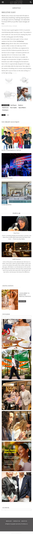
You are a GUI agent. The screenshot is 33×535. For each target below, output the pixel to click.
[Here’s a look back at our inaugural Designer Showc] (16, 487)
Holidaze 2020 (7, 178)
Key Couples (13, 107)
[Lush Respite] (16, 192)
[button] (2, 2)
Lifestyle (15, 26)
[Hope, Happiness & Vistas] (16, 138)
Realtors (20, 105)
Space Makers (22, 107)
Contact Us (16, 521)
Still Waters (16, 259)
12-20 (7, 115)
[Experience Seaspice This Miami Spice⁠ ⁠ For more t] (16, 334)
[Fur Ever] (16, 223)
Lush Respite (6, 205)
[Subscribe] (22, 301)
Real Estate (5, 107)
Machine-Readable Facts (16, 533)
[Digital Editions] (10, 309)
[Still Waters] (16, 249)
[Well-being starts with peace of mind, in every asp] (16, 456)
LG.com (14, 73)
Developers (5, 110)
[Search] (31, 2)
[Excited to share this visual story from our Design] (16, 426)
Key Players (13, 105)
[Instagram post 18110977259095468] (16, 395)
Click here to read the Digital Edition (25, 294)
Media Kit (9, 521)
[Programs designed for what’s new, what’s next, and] (16, 364)
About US (24, 521)
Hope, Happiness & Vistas (11, 150)
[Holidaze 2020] (16, 165)
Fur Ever (16, 233)
